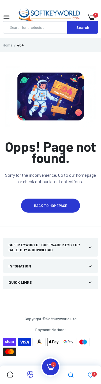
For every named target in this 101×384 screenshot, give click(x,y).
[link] (10, 374)
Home (8, 45)
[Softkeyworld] (49, 17)
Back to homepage (50, 205)
